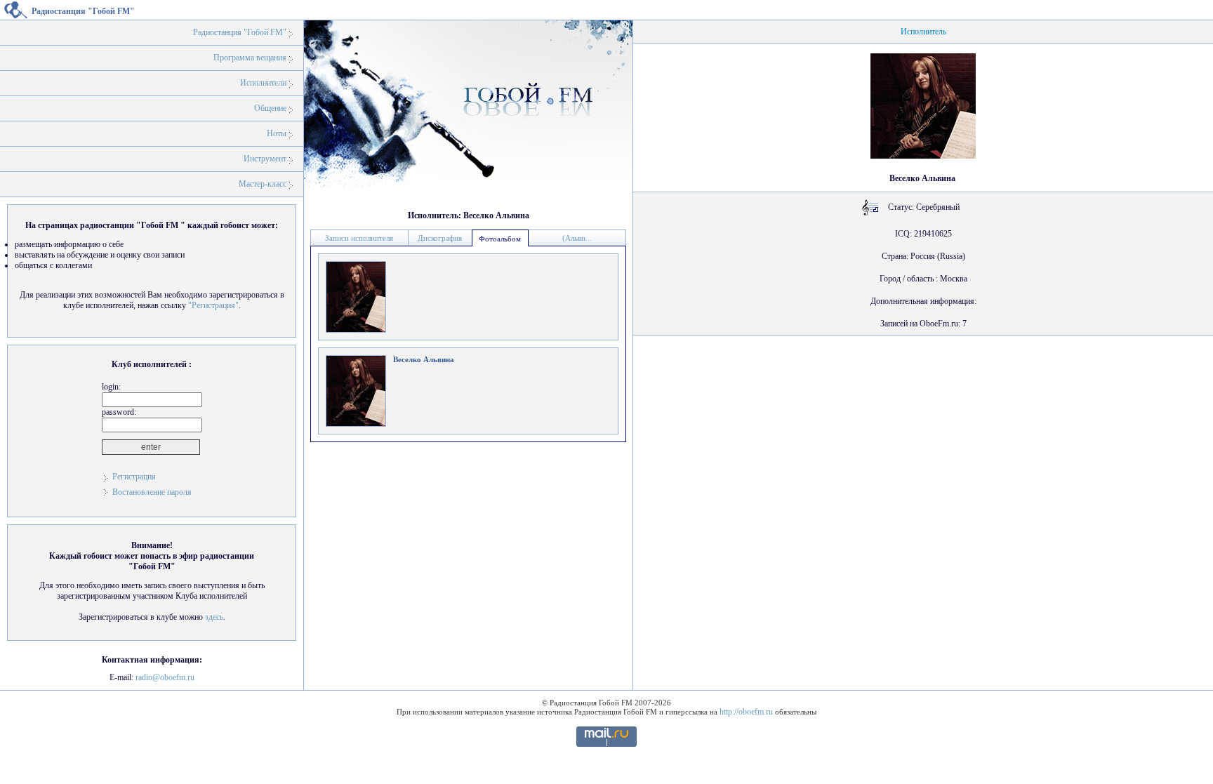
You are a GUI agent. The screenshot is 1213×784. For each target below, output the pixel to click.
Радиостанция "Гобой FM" (239, 32)
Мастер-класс (262, 184)
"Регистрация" (213, 305)
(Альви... (577, 238)
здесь (214, 617)
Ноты (276, 133)
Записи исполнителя (359, 238)
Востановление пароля (152, 492)
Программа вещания (249, 57)
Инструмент (265, 159)
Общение (270, 108)
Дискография (440, 238)
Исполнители (263, 83)
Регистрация (134, 476)
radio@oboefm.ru (164, 677)
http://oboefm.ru (746, 712)
